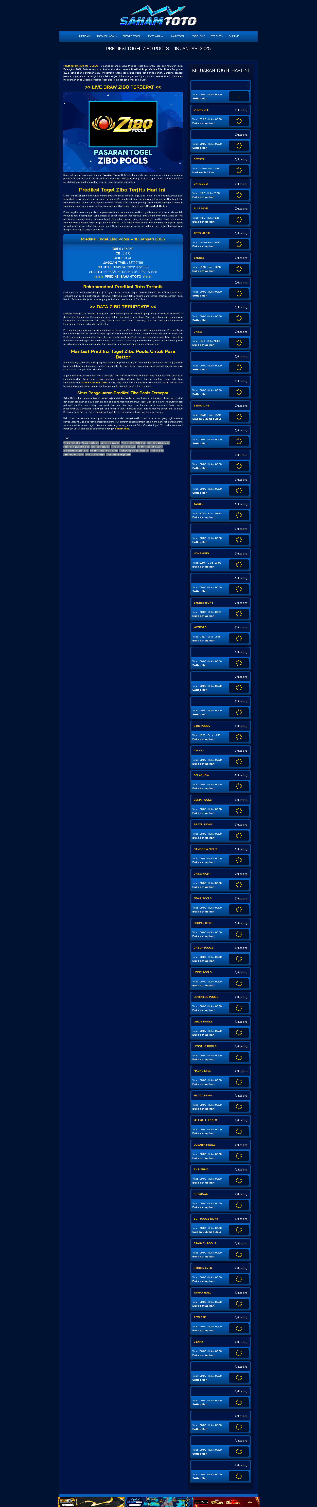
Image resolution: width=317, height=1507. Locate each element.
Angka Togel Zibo (90, 443)
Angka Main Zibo (72, 443)
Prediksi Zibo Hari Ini (74, 454)
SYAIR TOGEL (177, 36)
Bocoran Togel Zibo (110, 443)
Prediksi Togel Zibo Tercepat (104, 450)
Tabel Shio (198, 36)
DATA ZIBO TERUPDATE (123, 306)
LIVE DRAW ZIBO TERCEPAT (123, 87)
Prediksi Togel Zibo (100, 447)
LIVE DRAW (84, 36)
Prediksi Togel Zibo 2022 (123, 447)
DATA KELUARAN (106, 36)
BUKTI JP (234, 36)
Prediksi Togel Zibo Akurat (149, 447)
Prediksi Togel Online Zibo (76, 447)
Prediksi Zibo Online (95, 454)
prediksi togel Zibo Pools (76, 450)
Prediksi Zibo (157, 450)
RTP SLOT (216, 36)
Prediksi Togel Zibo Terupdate (134, 450)
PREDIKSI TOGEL (132, 36)
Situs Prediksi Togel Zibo (118, 454)
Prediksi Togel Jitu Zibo (158, 443)
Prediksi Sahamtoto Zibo (133, 443)
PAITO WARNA (155, 36)
